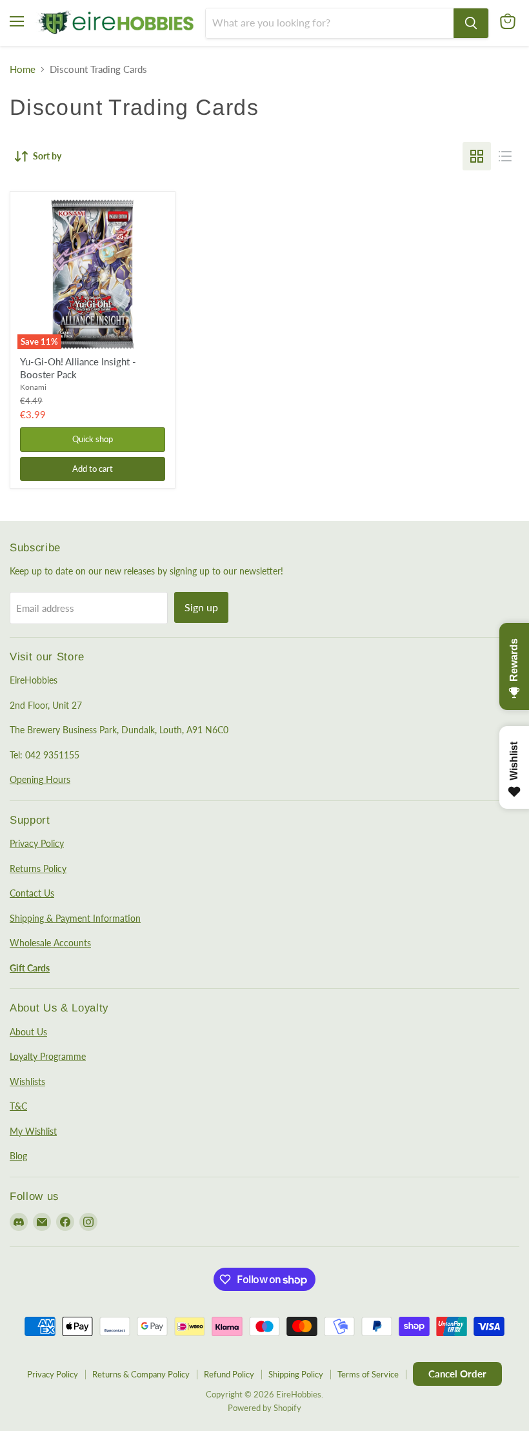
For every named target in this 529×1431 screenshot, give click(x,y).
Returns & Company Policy (141, 1374)
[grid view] (477, 156)
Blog (18, 1155)
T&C (18, 1106)
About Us (28, 1031)
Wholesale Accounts (50, 942)
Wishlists (27, 1081)
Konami (33, 387)
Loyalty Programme (48, 1056)
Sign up (201, 607)
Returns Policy (38, 868)
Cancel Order (457, 1373)
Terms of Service (368, 1374)
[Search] (471, 23)
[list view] (505, 156)
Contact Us (32, 893)
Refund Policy (229, 1374)
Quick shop (92, 439)
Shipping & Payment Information (75, 918)
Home (22, 69)
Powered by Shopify (264, 1408)
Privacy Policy (37, 843)
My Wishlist (33, 1131)
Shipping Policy (295, 1374)
